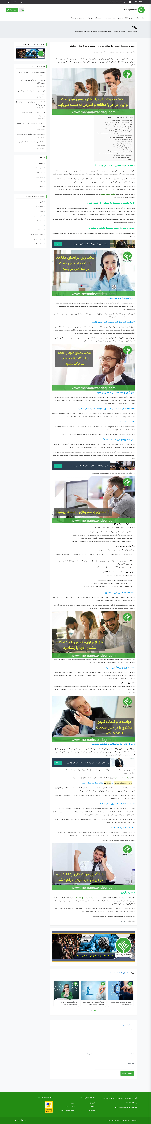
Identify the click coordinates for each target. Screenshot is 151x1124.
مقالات (14, 2)
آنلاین (41, 202)
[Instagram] (25, 1121)
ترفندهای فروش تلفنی (108, 194)
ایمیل (89, 1054)
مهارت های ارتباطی (38, 244)
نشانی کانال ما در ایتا (67, 1110)
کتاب (41, 225)
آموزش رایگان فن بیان (125, 18)
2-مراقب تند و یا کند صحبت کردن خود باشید (120, 129)
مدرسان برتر (40, 172)
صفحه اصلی (140, 18)
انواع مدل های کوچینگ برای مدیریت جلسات (31, 72)
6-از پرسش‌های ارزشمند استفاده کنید (122, 137)
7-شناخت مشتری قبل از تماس (124, 145)
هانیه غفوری (111, 53)
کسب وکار (40, 230)
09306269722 (139, 2)
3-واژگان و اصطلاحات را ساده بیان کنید (121, 131)
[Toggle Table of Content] (130, 117)
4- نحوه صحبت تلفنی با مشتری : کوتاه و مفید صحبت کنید (116, 133)
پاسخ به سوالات (38, 168)
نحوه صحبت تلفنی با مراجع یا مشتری (87, 898)
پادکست (41, 163)
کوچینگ (71, 1103)
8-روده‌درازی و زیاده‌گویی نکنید (124, 147)
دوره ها (21, 2)
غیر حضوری (40, 220)
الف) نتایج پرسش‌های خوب (125, 139)
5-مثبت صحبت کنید (126, 135)
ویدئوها (41, 186)
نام (132, 1054)
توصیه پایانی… (128, 159)
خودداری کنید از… (127, 149)
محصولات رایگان (38, 239)
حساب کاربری (70, 1107)
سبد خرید (92, 1110)
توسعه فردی (39, 206)
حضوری (41, 211)
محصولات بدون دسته (37, 234)
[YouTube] (18, 1121)
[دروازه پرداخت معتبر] (49, 1107)
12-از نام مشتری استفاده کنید (124, 157)
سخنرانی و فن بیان (38, 216)
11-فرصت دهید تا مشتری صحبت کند (122, 155)
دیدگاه (131, 1030)
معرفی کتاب (39, 177)
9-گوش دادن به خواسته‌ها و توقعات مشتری (120, 151)
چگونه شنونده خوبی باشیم (122, 778)
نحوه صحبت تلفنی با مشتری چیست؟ (121, 120)
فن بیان (92, 1103)
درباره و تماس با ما (77, 18)
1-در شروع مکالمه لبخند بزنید (124, 127)
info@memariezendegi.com (119, 2)
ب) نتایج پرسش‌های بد (126, 141)
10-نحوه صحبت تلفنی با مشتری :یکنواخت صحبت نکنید (117, 153)
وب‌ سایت (131, 1063)
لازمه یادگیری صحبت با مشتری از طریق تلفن (119, 122)
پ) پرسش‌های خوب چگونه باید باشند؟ (122, 143)
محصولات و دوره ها (94, 18)
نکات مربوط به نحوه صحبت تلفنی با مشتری (119, 125)
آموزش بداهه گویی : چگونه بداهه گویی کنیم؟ (30, 134)
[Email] (15, 1121)
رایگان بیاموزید (111, 18)
